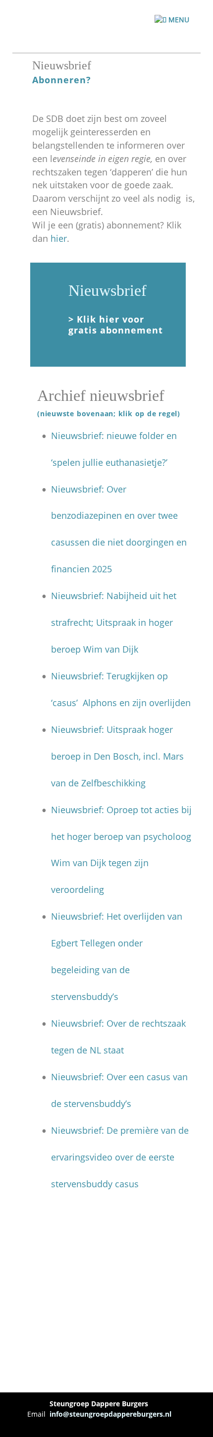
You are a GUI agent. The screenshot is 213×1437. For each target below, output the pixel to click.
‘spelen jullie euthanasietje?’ (109, 462)
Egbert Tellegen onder (98, 943)
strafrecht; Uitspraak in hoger (113, 622)
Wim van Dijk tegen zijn (101, 863)
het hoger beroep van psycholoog (122, 836)
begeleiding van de (91, 970)
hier (59, 238)
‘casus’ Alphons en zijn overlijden (121, 703)
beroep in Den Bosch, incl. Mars (118, 756)
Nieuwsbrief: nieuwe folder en (115, 436)
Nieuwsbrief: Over (90, 489)
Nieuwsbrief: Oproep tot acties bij (122, 810)
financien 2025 (81, 569)
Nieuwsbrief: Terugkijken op (110, 676)
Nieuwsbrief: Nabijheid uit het (115, 596)
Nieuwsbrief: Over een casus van (120, 1077)
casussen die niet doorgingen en (120, 542)
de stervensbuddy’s (91, 1103)
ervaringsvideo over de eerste (114, 1157)
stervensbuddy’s (84, 996)
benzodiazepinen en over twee (115, 515)
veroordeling (77, 889)
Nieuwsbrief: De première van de (121, 1130)
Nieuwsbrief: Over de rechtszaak (119, 1023)
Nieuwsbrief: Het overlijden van (118, 916)
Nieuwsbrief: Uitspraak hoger (113, 729)
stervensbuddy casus (95, 1184)
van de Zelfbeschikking (98, 783)
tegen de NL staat (87, 1050)
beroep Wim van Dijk (94, 649)
